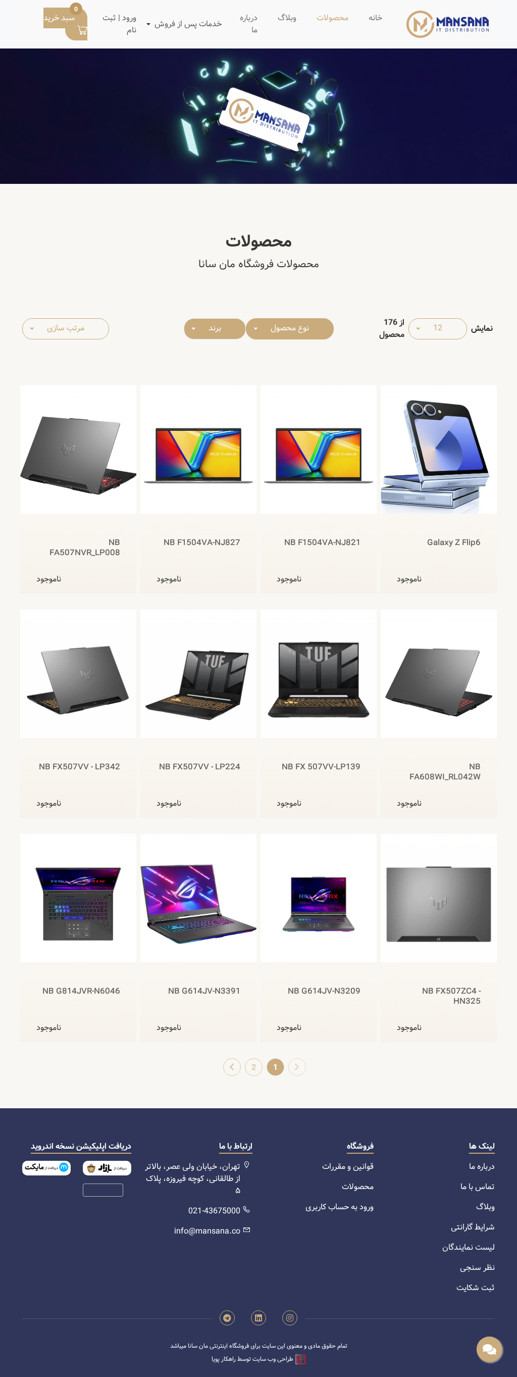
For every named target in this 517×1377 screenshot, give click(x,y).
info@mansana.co (207, 1231)
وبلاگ (287, 18)
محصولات (332, 18)
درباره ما (248, 24)
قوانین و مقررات (348, 1166)
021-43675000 (214, 1211)
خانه (375, 18)
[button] (188, 24)
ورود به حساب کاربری (339, 1207)
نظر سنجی (477, 1267)
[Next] (232, 1067)
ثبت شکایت (475, 1288)
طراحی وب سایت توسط (253, 1359)
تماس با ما (477, 1187)
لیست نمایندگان (468, 1247)
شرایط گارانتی (473, 1227)
